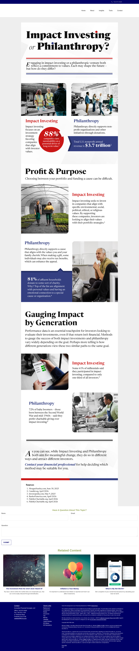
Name (3, 513)
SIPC (103, 625)
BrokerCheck (95, 605)
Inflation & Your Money (69, 589)
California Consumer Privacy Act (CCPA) (109, 618)
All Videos (46, 623)
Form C (63, 645)
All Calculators (47, 625)
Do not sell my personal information (98, 619)
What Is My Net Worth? (115, 589)
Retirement (46, 608)
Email (73, 513)
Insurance (46, 614)
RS (66, 645)
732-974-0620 (117, 2)
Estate (45, 612)
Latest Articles (47, 621)
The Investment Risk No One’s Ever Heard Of (24, 589)
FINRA (98, 625)
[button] (92, 10)
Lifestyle (45, 619)
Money (45, 617)
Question (4, 525)
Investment (46, 610)
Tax (44, 616)
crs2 (63, 647)
